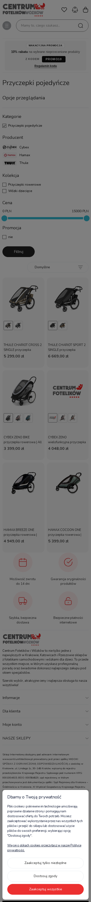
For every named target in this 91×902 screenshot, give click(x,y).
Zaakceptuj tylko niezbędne (45, 863)
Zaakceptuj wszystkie (45, 889)
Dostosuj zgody (45, 876)
